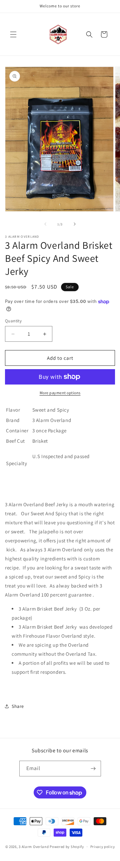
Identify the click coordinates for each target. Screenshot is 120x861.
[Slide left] (45, 224)
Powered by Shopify (67, 846)
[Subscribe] (93, 768)
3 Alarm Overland (34, 846)
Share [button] (18, 706)
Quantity (13, 321)
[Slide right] (74, 224)
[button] (13, 34)
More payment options (60, 392)
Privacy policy (102, 846)
